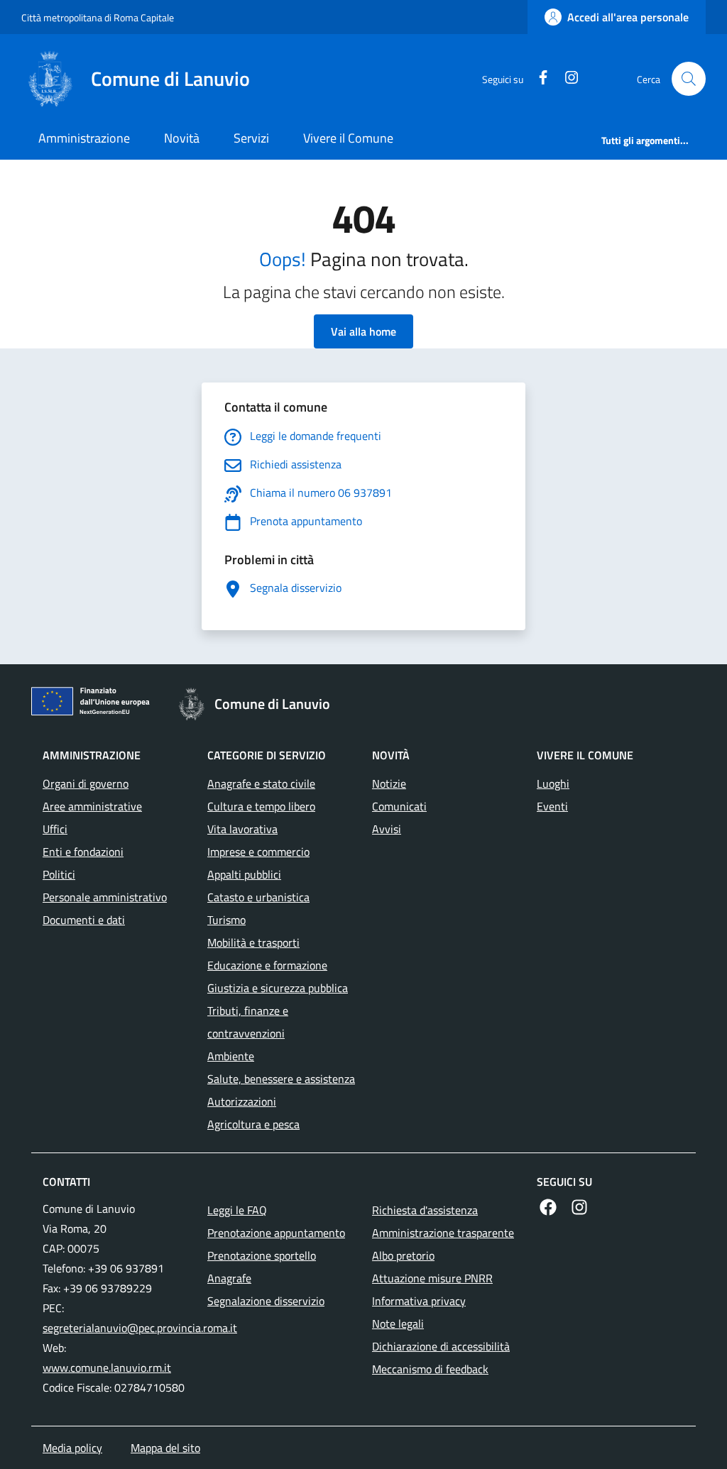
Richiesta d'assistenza (425, 1209)
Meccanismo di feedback (430, 1368)
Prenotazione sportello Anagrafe (261, 1267)
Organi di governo (86, 783)
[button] (689, 79)
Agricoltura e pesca (253, 1124)
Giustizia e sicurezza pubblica (277, 987)
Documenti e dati (84, 919)
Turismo (226, 919)
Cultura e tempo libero (261, 806)
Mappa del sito (165, 1447)
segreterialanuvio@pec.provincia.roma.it (140, 1327)
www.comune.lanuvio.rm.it (107, 1367)
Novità (181, 138)
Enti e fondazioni (83, 851)
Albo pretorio (403, 1255)
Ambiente (230, 1055)
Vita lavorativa (242, 828)
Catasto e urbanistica (258, 897)
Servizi (251, 138)
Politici (59, 874)
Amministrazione (84, 138)
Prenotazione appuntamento (276, 1232)
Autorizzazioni (241, 1101)
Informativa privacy (419, 1300)
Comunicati (399, 806)
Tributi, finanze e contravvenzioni (247, 1022)
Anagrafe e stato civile (261, 783)
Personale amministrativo (105, 897)
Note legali (398, 1323)
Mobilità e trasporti (253, 942)
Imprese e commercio (258, 851)
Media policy (72, 1447)
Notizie (389, 783)
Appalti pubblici (244, 874)
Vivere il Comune (348, 138)
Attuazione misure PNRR (432, 1278)
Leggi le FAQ (237, 1209)
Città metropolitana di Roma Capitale (97, 17)
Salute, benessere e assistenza (281, 1078)
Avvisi (386, 828)
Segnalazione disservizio (265, 1300)
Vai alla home (363, 331)
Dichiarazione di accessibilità (441, 1346)
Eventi (552, 806)
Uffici (55, 828)
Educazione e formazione (267, 965)
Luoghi (553, 783)
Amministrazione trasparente (443, 1232)
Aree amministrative (92, 806)
